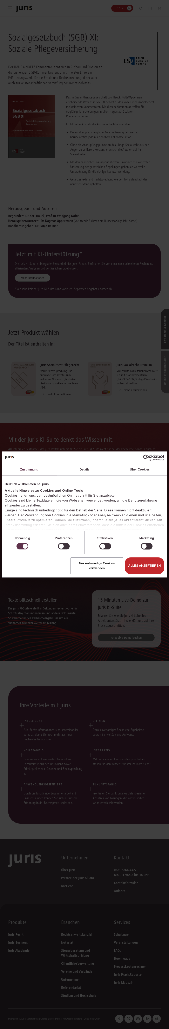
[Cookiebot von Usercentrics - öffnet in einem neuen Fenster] (146, 457)
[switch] (64, 546)
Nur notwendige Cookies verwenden (97, 566)
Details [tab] (85, 469)
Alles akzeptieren (144, 566)
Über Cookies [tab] (140, 469)
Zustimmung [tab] (29, 469)
